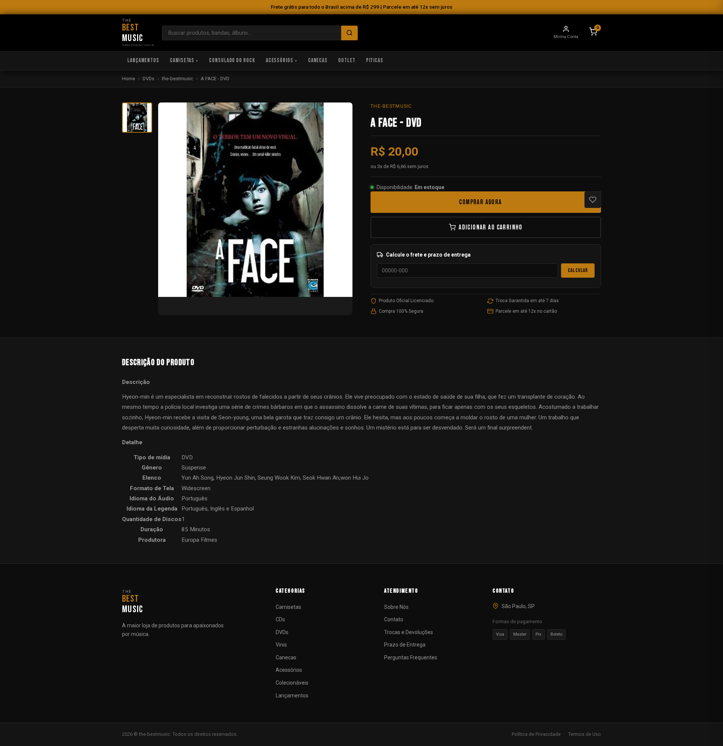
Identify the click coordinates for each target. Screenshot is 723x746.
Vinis (281, 645)
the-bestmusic (177, 78)
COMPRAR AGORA (480, 202)
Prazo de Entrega (405, 645)
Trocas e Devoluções (408, 632)
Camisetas (182, 60)
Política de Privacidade (536, 734)
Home (128, 78)
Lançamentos (143, 60)
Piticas (374, 60)
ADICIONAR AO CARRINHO (491, 227)
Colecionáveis (292, 683)
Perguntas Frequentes (410, 657)
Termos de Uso (584, 734)
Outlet (346, 60)
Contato (393, 619)
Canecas (318, 60)
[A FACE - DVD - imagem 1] (137, 117)
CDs (280, 619)
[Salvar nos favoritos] (592, 199)
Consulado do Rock (232, 60)
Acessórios (279, 60)
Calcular (578, 271)
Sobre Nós (396, 607)
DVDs (148, 78)
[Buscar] (349, 33)
